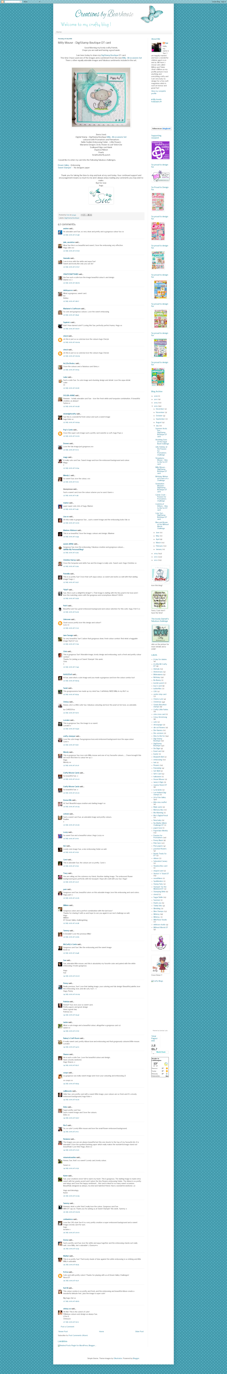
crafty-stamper (69, 736)
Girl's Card (157, 774)
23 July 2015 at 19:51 (71, 745)
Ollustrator (118, 1358)
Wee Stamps (158, 911)
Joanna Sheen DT (160, 785)
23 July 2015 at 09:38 (71, 406)
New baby (157, 820)
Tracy (65, 873)
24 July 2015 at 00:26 (71, 994)
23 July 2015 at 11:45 (71, 509)
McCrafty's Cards (70, 944)
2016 (156, 403)
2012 (156, 560)
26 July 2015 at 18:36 (71, 1265)
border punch (158, 683)
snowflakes (157, 878)
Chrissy (66, 702)
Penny (65, 983)
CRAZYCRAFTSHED (70, 274)
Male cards (157, 807)
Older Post (139, 1332)
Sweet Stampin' (65, 168)
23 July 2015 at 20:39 (71, 825)
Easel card (157, 751)
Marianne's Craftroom (72, 309)
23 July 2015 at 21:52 (71, 852)
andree (66, 229)
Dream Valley (63, 165)
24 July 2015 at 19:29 (71, 1100)
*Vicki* (65, 590)
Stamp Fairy (158, 884)
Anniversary (158, 672)
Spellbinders (158, 881)
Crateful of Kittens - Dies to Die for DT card (161, 507)
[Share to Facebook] (88, 215)
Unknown (67, 619)
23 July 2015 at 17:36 (71, 644)
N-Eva (65, 1272)
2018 (156, 396)
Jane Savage (68, 635)
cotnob (66, 814)
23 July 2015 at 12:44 (71, 537)
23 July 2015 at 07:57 (71, 267)
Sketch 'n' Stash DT (161, 874)
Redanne (66, 1139)
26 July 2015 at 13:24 (71, 1249)
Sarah (65, 688)
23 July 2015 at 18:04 (71, 681)
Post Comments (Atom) (78, 1336)
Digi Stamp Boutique (157, 740)
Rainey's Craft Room (71, 1038)
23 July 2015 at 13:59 (71, 598)
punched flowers (159, 849)
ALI (64, 846)
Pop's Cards (68, 430)
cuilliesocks (67, 1091)
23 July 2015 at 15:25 (71, 612)
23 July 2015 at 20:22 (71, 779)
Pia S (65, 1125)
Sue (64, 960)
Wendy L (66, 475)
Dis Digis (156, 749)
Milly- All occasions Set (132, 58)
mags (65, 457)
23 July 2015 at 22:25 (71, 898)
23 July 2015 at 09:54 (71, 422)
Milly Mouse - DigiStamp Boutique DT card (161, 470)
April (158, 539)
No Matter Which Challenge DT (160, 824)
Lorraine (66, 720)
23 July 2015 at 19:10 (71, 713)
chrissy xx (67, 1309)
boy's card (157, 686)
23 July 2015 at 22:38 (71, 923)
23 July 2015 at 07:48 (71, 235)
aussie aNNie (68, 544)
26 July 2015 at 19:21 (71, 1281)
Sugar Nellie (158, 897)
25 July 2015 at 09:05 (71, 1212)
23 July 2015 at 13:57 (71, 582)
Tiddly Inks (157, 906)
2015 (156, 406)
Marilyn (66, 1256)
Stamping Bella (159, 892)
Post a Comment (67, 1327)
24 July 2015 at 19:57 (71, 1118)
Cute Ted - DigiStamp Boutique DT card (161, 516)
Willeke (66, 905)
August (159, 422)
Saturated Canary (160, 861)
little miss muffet (160, 802)
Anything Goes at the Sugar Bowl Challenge (162, 442)
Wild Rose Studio (160, 920)
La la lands (157, 790)
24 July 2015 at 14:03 (71, 1047)
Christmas (157, 702)
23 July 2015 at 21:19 (71, 839)
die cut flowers (159, 728)
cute (155, 722)
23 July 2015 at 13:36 (71, 566)
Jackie (65, 1022)
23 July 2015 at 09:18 (71, 388)
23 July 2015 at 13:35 (71, 553)
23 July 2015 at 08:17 (71, 301)
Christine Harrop (69, 560)
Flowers (156, 765)
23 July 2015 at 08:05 (71, 283)
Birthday (156, 677)
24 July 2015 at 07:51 (71, 1031)
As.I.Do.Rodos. (69, 363)
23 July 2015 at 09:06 (71, 342)
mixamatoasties (69, 1157)
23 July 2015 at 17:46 (71, 667)
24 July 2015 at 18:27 (71, 1065)
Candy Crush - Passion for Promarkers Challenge (161, 498)
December (160, 409)
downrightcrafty (69, 414)
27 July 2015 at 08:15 (71, 1301)
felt (154, 763)
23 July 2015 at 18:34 (71, 694)
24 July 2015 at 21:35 (71, 1168)
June (158, 533)
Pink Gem (157, 843)
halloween (157, 777)
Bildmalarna (158, 675)
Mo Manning (158, 813)
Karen (65, 1176)
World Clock (160, 1052)
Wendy (66, 752)
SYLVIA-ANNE (69, 396)
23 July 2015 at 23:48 (71, 953)
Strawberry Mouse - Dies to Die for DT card (161, 461)
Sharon (66, 1054)
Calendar (161, 1030)
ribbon (156, 858)
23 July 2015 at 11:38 (70, 495)
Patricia (66, 1002)
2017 (156, 399)
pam (65, 889)
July (157, 426)
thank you (157, 903)
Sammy (66, 1203)
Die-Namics (158, 730)
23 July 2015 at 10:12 (71, 450)
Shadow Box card (160, 866)
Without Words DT (160, 927)
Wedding (156, 909)
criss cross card (159, 714)
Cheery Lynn (158, 699)
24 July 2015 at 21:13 (71, 1132)
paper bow (157, 828)
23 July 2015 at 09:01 (71, 329)
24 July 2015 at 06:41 (71, 1015)
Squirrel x (67, 322)
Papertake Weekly (160, 831)
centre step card (159, 694)
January (159, 549)
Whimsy (156, 914)
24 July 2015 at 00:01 (71, 976)
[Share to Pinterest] (91, 215)
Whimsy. (156, 917)
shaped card (158, 871)
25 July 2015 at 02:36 (71, 1196)
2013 (156, 557)
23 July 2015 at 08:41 (71, 315)
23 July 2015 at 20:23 (71, 793)
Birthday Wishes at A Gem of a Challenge (161, 479)
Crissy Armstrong (160, 717)
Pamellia (66, 574)
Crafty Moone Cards (71, 773)
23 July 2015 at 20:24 (71, 807)
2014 (156, 554)
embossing (157, 760)
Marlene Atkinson (70, 530)
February (159, 546)
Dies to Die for (159, 736)
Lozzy (65, 832)
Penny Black (158, 840)
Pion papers (158, 846)
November (160, 412)
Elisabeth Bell (158, 757)
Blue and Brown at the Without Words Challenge (162, 525)
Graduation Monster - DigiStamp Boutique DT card (161, 488)
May (158, 536)
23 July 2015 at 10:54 (71, 468)
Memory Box (158, 810)
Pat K (65, 606)
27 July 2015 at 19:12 (71, 1322)
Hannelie (66, 258)
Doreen (66, 444)
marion (66, 503)
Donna (65, 1240)
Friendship (157, 768)
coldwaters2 (68, 1219)
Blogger (136, 1358)
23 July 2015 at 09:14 (71, 370)
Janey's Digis (158, 782)
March (158, 543)
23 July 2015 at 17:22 (71, 628)
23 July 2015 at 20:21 (71, 765)
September (160, 419)
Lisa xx (66, 517)
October (159, 416)
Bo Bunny (157, 680)
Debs (65, 1107)
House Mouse (158, 779)
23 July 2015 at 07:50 (71, 251)
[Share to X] (86, 215)
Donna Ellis (67, 800)
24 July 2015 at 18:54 (71, 1084)
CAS (155, 692)
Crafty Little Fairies (160, 710)
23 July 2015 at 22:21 (71, 882)
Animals (156, 669)
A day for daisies (160, 659)
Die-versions (158, 733)
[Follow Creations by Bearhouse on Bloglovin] (161, 130)
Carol (65, 860)
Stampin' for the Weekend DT (159, 888)
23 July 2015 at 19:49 (71, 729)
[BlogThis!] (84, 215)
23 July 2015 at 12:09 (71, 523)
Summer (156, 900)
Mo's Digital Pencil (160, 816)
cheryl (65, 336)
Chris (65, 652)
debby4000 (68, 290)
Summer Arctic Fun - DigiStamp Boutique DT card (161, 433)
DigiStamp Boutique (109, 55)
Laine (65, 377)
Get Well (156, 771)
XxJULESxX (67, 674)
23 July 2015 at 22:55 (71, 937)
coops (65, 1073)
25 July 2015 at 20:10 (71, 1233)
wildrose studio (159, 925)
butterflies (157, 689)
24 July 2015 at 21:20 (71, 1150)
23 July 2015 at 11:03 (71, 482)
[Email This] (82, 215)
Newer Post (63, 1332)
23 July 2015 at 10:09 (71, 436)
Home (59, 32)
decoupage (157, 725)
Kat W (65, 1288)
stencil (155, 894)
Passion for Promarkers (158, 837)
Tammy (66, 931)
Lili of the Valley (159, 797)
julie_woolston (69, 242)
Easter (155, 754)
